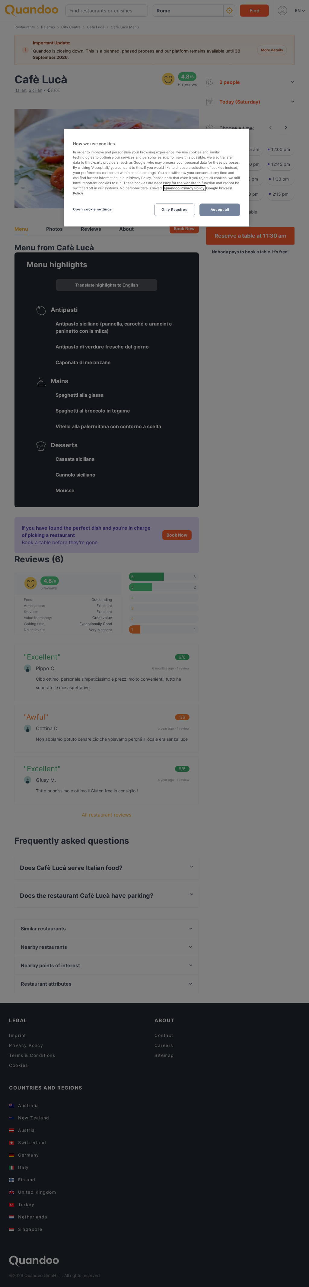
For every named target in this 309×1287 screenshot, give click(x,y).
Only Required (174, 209)
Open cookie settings (92, 209)
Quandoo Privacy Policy (184, 188)
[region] (156, 177)
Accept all (220, 209)
